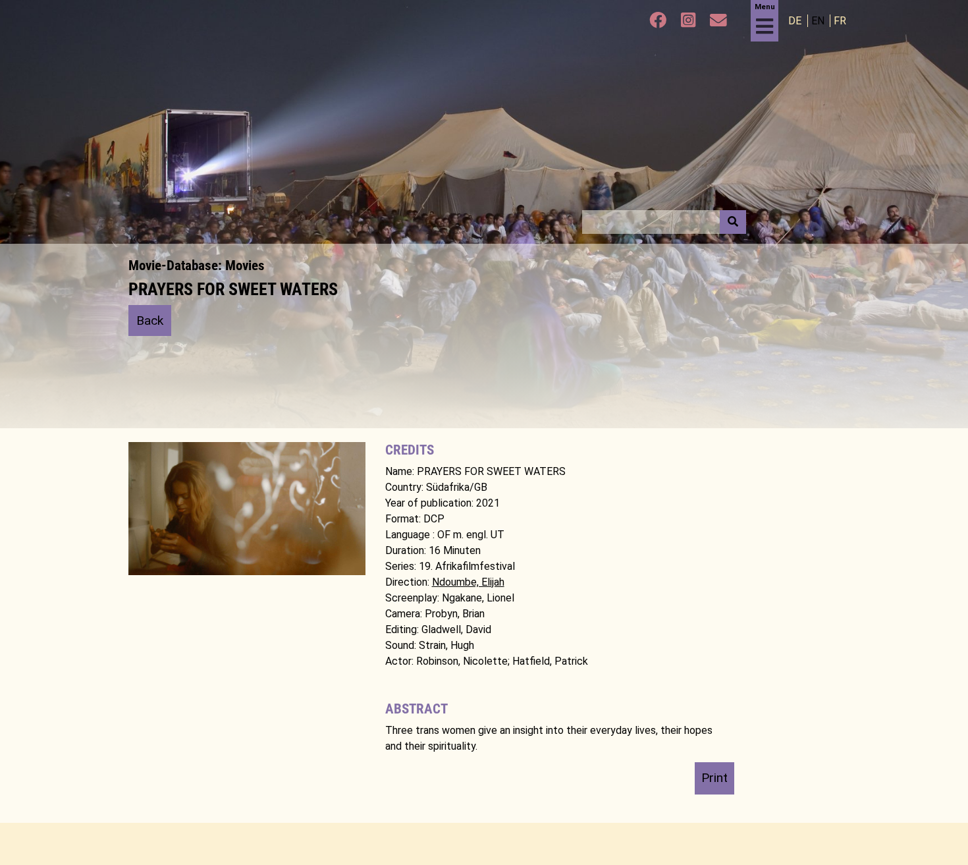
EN (819, 20)
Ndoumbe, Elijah (468, 582)
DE (796, 20)
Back (149, 320)
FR (840, 20)
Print (714, 777)
